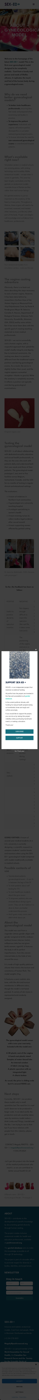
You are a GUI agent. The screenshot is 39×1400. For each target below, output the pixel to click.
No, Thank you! (19, 751)
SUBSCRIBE (20, 731)
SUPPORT (19, 738)
